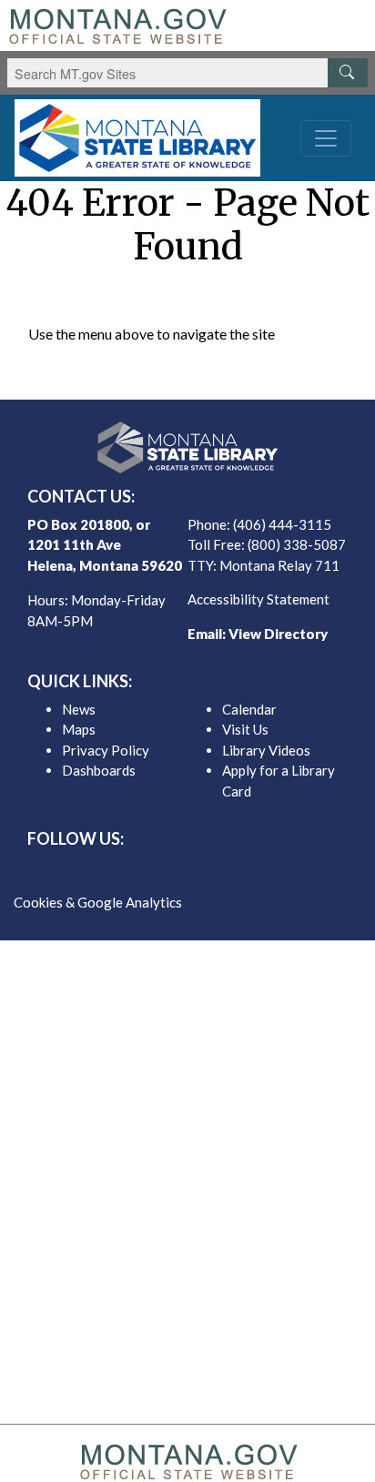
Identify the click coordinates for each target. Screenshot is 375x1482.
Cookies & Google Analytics (98, 902)
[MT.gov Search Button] (348, 72)
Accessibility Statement (258, 599)
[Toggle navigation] (325, 138)
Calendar (249, 709)
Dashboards (99, 770)
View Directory (278, 633)
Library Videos (266, 750)
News (79, 709)
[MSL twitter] (173, 871)
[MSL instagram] (202, 871)
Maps (79, 729)
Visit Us (245, 729)
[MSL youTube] (231, 871)
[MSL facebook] (143, 871)
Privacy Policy (105, 750)
